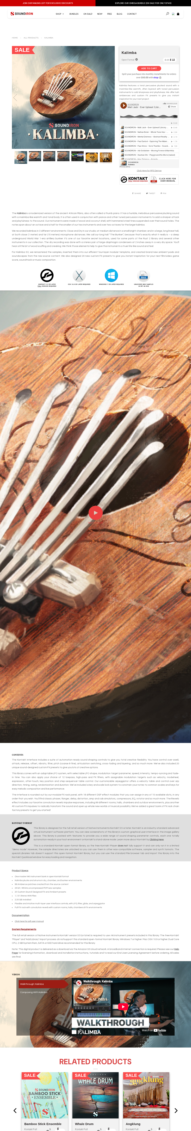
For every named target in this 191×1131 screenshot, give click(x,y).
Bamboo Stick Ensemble (42, 1124)
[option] (63, 97)
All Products (31, 38)
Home (15, 38)
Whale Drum (84, 1124)
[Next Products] (176, 1111)
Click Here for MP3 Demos (149, 171)
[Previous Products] (15, 1111)
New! (99, 14)
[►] (95, 519)
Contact (132, 14)
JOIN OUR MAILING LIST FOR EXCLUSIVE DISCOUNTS (48, 3)
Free (109, 14)
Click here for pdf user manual (29, 921)
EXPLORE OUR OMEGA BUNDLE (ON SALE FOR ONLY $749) (143, 3)
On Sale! (87, 14)
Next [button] (109, 97)
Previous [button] (17, 97)
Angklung (133, 1124)
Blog (119, 14)
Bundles (74, 14)
